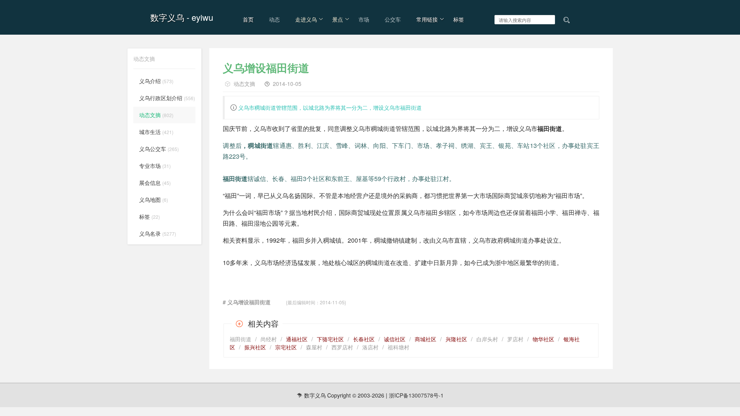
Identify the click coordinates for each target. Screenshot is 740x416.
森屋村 (314, 347)
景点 (337, 19)
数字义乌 (167, 17)
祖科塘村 (398, 347)
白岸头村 (487, 339)
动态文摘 (244, 83)
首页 (248, 19)
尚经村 (269, 339)
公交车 (393, 19)
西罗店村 (342, 347)
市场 (363, 19)
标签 (458, 19)
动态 (274, 19)
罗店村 (515, 339)
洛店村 (370, 347)
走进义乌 (306, 19)
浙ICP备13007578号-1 (416, 395)
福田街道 (240, 339)
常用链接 (427, 19)
